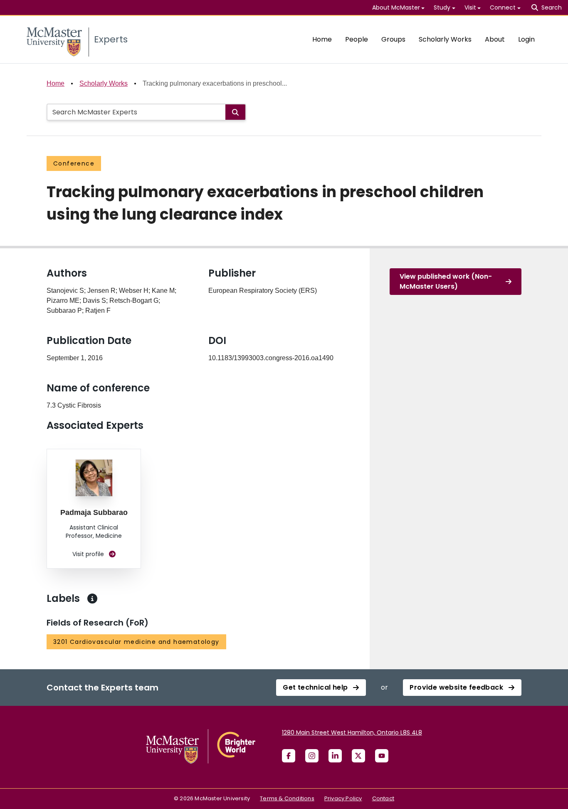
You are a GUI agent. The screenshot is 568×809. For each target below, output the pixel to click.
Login (526, 39)
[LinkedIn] (335, 755)
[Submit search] (235, 112)
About (495, 39)
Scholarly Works (445, 39)
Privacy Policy (343, 798)
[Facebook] (288, 755)
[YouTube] (381, 755)
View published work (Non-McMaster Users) (446, 281)
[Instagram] (312, 755)
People (356, 39)
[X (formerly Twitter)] (358, 755)
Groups (393, 39)
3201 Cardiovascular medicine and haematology (136, 642)
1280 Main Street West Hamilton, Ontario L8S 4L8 (352, 732)
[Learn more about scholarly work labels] (92, 599)
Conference (73, 163)
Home (322, 39)
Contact (383, 798)
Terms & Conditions (287, 798)
